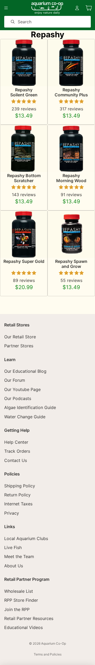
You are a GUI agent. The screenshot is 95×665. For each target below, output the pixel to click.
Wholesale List (18, 591)
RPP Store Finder (21, 600)
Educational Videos (23, 627)
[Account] (77, 8)
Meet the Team (19, 556)
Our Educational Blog (25, 371)
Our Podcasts (17, 398)
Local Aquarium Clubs (26, 538)
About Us (13, 565)
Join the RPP (17, 609)
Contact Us (15, 460)
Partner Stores (18, 345)
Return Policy (17, 494)
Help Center (16, 442)
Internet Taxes (18, 503)
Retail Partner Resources (28, 618)
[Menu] (6, 8)
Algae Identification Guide (30, 407)
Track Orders (17, 451)
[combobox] (40, 22)
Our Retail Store (20, 336)
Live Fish (13, 547)
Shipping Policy (19, 485)
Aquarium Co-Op (53, 643)
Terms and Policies (47, 654)
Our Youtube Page (22, 389)
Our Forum (14, 380)
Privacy (11, 513)
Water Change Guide (24, 416)
